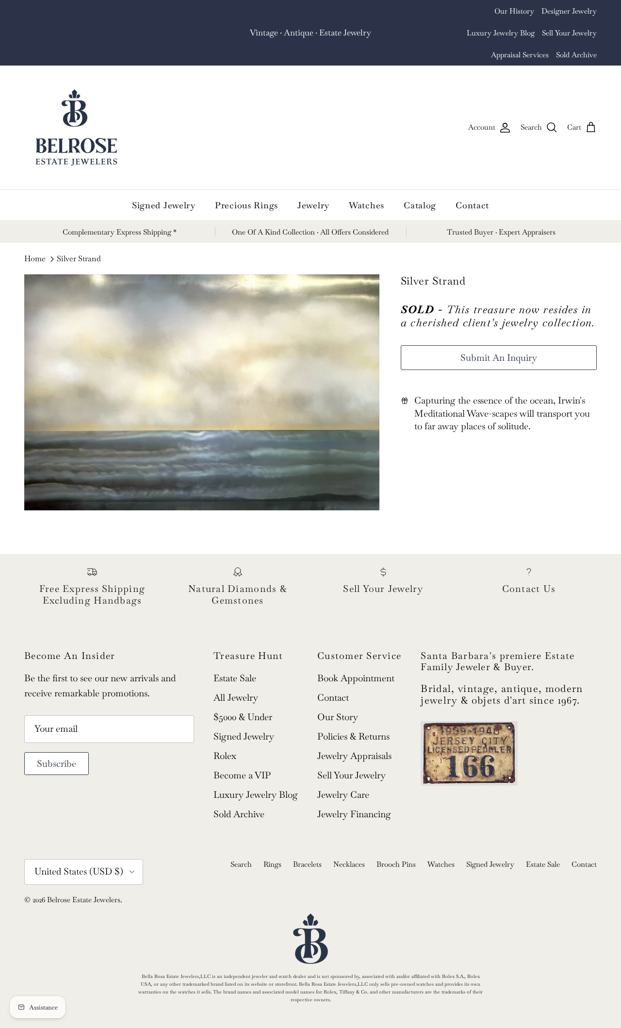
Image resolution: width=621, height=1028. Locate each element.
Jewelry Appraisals (354, 734)
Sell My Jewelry (329, 25)
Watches (366, 183)
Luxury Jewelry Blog (563, 11)
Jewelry (313, 183)
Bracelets (307, 842)
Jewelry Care (343, 773)
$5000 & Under (242, 695)
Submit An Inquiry (498, 336)
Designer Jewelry (494, 11)
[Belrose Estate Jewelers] (76, 105)
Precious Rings (246, 183)
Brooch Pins (396, 842)
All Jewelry (235, 676)
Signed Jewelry (164, 183)
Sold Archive (576, 32)
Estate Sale (234, 656)
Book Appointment (355, 656)
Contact (472, 183)
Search (241, 842)
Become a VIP (242, 753)
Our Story (337, 695)
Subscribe (56, 742)
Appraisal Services (520, 32)
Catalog (420, 183)
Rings (272, 842)
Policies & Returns (353, 714)
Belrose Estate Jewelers (83, 877)
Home (35, 237)
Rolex (224, 734)
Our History (439, 11)
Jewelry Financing (354, 792)
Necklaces (349, 842)
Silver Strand (79, 237)
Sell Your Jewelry (456, 32)
